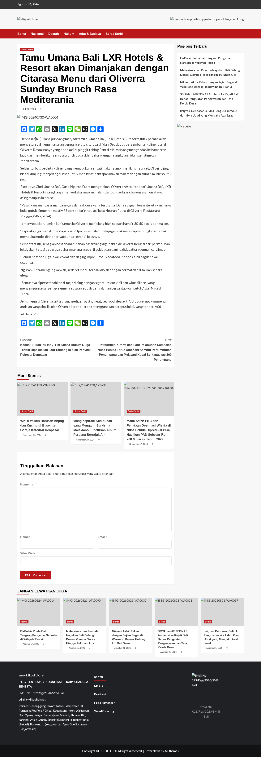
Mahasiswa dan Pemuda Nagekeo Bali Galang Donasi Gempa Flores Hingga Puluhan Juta (210, 72)
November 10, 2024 (138, 444)
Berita (21, 33)
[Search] (241, 34)
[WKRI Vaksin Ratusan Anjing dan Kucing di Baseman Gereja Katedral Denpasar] (42, 399)
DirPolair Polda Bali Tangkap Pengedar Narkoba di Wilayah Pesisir (205, 60)
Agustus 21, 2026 (122, 648)
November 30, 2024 (32, 435)
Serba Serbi (114, 33)
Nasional (37, 33)
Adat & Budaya (90, 33)
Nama (25, 536)
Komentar (28, 484)
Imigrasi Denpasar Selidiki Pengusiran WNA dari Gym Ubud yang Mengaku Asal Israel (208, 113)
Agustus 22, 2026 (77, 648)
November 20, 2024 (85, 440)
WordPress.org (104, 711)
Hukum (69, 33)
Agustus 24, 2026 (31, 644)
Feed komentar (104, 702)
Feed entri (101, 694)
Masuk (98, 686)
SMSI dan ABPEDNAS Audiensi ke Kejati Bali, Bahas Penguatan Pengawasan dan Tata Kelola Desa (209, 98)
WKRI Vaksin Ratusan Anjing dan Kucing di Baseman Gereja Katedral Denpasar (42, 425)
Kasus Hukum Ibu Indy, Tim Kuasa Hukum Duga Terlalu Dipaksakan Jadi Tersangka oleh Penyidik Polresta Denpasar (55, 347)
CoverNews (152, 751)
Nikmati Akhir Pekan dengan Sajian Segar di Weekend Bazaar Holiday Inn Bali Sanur (208, 84)
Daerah (53, 33)
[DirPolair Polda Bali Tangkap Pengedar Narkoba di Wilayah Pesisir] (38, 612)
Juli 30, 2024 (29, 109)
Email (102, 536)
